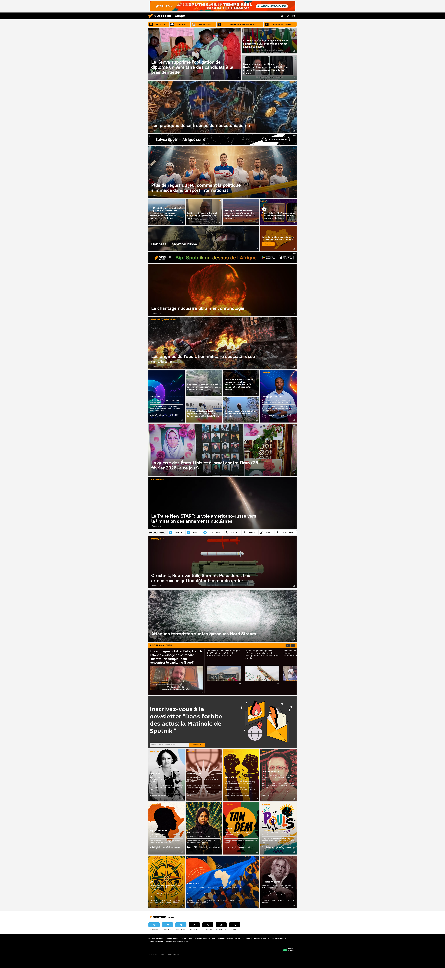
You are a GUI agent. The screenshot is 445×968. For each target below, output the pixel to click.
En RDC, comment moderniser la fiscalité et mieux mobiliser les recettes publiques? (166, 901)
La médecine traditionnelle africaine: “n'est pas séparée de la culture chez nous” (214, 888)
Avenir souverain (232, 777)
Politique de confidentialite (205, 938)
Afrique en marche (270, 771)
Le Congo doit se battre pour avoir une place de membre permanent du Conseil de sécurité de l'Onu (213, 901)
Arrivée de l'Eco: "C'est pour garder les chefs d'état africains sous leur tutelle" (203, 786)
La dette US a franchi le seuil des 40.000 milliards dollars (165, 416)
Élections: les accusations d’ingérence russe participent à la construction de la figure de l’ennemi (166, 787)
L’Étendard (193, 883)
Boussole (154, 881)
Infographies (156, 396)
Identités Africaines (271, 881)
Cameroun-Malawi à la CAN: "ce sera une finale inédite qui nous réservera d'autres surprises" (202, 779)
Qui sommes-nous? (155, 938)
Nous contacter (186, 938)
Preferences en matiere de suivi (177, 941)
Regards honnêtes (158, 830)
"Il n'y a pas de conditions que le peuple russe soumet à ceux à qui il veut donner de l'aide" (278, 841)
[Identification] (282, 16)
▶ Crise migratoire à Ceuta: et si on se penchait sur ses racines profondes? (276, 401)
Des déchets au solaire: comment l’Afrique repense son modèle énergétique (240, 795)
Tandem (228, 828)
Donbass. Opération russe (203, 238)
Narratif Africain (204, 828)
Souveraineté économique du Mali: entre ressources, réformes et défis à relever (239, 848)
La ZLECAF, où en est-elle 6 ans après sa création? (165, 848)
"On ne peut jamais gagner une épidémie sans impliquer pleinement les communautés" (165, 888)
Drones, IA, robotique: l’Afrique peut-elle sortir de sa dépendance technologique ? (239, 782)
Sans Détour (155, 773)
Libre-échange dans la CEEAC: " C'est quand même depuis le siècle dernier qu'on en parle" (203, 794)
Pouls (264, 202)
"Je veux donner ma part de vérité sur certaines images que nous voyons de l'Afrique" (276, 832)
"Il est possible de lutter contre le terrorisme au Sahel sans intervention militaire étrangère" (278, 794)
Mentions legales (172, 938)
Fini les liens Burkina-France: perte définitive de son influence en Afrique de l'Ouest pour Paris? (277, 409)
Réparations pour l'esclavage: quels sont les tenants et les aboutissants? (166, 842)
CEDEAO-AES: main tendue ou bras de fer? (203, 836)
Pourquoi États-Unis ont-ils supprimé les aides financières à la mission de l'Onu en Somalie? (277, 777)
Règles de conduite (279, 938)
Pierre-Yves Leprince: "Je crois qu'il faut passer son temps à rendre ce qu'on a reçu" (278, 887)
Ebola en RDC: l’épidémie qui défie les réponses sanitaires (164, 895)
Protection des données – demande (256, 938)
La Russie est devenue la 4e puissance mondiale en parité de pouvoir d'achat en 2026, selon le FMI (165, 409)
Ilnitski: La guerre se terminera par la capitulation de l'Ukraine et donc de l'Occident (163, 779)
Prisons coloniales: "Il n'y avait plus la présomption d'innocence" (201, 842)
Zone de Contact (195, 773)
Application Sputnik (155, 941)
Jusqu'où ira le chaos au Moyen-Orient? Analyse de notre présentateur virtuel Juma (278, 416)
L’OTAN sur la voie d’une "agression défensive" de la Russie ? (163, 795)
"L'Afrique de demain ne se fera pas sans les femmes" (240, 842)
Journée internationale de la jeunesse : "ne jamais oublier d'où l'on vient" (278, 848)
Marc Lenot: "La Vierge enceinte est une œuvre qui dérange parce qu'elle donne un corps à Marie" (277, 894)
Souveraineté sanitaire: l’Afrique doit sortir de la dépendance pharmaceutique (166, 835)
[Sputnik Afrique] (161, 19)
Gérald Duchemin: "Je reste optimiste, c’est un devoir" (278, 901)
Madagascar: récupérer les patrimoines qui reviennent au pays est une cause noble (215, 895)
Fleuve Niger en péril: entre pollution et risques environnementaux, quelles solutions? (239, 834)
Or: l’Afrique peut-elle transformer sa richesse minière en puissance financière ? (240, 788)
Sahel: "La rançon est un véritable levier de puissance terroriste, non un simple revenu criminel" (278, 785)
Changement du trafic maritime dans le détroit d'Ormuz (164, 401)
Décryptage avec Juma (272, 396)
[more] (238, 77)
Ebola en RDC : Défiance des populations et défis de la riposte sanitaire (203, 848)
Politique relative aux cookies (229, 938)
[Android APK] (289, 949)
